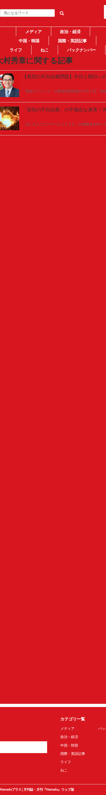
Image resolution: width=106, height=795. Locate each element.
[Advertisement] (53, 108)
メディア (33, 31)
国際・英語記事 (72, 40)
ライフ (16, 50)
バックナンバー (81, 50)
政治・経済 (70, 31)
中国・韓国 (29, 40)
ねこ (45, 50)
